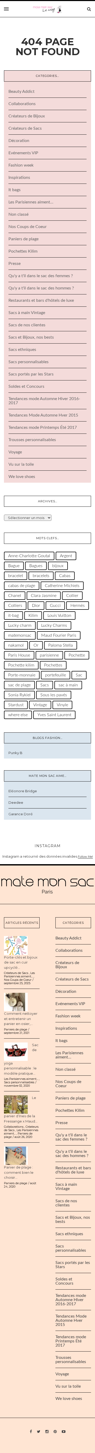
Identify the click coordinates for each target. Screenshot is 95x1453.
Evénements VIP (23, 153)
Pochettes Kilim (22, 251)
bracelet (15, 576)
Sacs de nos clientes (26, 325)
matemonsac (19, 635)
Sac (79, 675)
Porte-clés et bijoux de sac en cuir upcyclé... (20, 962)
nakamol (16, 645)
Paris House (19, 655)
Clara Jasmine (43, 596)
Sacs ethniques (22, 349)
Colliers (15, 605)
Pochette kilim (21, 665)
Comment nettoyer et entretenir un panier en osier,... (20, 1018)
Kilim (33, 615)
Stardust (15, 705)
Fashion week (21, 165)
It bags (14, 190)
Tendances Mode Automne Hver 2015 (43, 415)
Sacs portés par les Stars (31, 374)
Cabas (64, 576)
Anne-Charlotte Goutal (29, 556)
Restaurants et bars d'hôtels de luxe (41, 300)
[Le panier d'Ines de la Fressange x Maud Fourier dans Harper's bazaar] (16, 1104)
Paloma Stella (60, 645)
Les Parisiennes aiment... (19, 974)
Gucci (55, 605)
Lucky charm (19, 625)
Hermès (77, 605)
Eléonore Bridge (22, 791)
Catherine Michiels (62, 586)
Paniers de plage (23, 239)
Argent (66, 556)
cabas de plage (21, 586)
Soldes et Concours (26, 386)
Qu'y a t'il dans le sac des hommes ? (41, 288)
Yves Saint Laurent (54, 715)
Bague (14, 566)
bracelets (41, 576)
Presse (14, 263)
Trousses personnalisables (32, 440)
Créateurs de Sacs (25, 128)
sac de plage (19, 685)
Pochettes (53, 665)
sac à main (68, 685)
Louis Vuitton (59, 615)
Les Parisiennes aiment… (30, 202)
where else (18, 715)
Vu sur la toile (21, 464)
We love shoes (21, 477)
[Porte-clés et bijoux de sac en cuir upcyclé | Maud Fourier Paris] (16, 945)
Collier (72, 596)
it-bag (13, 615)
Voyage (15, 452)
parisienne (49, 655)
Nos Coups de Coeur (27, 227)
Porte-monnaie (21, 675)
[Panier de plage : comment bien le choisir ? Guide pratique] (16, 1155)
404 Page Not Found (48, 47)
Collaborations (22, 104)
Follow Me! (85, 856)
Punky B (15, 753)
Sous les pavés (53, 695)
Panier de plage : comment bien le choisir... (19, 1172)
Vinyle (62, 705)
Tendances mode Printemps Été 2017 (42, 427)
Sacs (44, 685)
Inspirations (19, 177)
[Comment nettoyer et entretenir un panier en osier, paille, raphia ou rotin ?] (16, 1002)
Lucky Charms (54, 625)
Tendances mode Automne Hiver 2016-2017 (70, 1300)
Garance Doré (20, 814)
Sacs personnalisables (28, 362)
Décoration (18, 141)
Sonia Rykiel (19, 695)
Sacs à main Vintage (26, 313)
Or (36, 645)
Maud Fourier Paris (58, 635)
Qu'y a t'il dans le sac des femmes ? (40, 276)
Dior (36, 605)
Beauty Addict (21, 91)
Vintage (40, 705)
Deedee (15, 802)
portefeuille (55, 675)
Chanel (14, 596)
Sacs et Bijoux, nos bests (31, 337)
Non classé (18, 214)
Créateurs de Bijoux (26, 116)
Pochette (77, 655)
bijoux (58, 566)
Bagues (35, 566)
